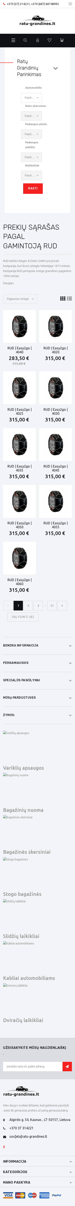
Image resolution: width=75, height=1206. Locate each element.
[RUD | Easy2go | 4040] (19, 326)
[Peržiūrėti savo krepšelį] (61, 40)
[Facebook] (4, 1147)
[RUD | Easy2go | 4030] (55, 387)
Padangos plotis (36, 124)
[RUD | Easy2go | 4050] (19, 501)
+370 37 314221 (21, 1128)
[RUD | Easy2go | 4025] (19, 387)
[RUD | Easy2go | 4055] (55, 501)
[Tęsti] (62, 605)
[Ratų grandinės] (37, 21)
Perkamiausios (15, 663)
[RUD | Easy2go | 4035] (19, 444)
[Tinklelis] (62, 298)
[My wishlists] (49, 40)
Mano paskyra (16, 1182)
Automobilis (33, 87)
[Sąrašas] (69, 298)
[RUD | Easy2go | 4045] (55, 444)
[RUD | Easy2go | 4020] (55, 326)
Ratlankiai (32, 165)
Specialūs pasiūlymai (21, 680)
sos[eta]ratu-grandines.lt (28, 1136)
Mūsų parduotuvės (19, 698)
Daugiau (8, 283)
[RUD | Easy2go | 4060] (19, 558)
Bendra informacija (20, 645)
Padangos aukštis (32, 144)
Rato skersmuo (35, 105)
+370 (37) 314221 (18, 4)
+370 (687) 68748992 (45, 4)
